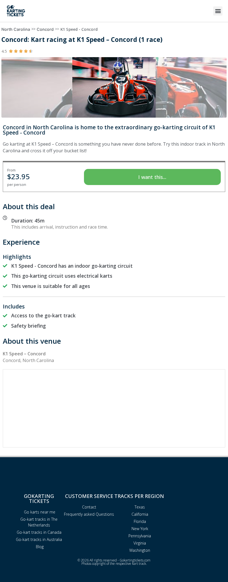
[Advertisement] (114, 408)
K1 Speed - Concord (79, 29)
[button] (217, 11)
